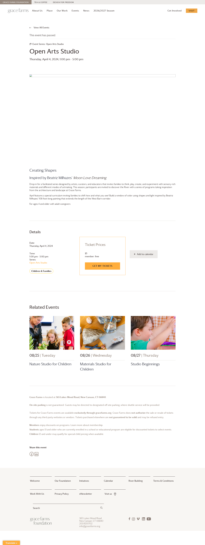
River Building (136, 480)
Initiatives (84, 480)
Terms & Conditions (163, 480)
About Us (37, 10)
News (86, 10)
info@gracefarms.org (89, 526)
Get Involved (174, 10)
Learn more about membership (87, 425)
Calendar (108, 480)
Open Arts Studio (38, 262)
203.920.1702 (85, 523)
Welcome (35, 480)
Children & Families (41, 271)
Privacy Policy (62, 493)
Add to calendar (145, 254)
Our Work (62, 10)
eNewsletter (85, 493)
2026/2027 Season (104, 10)
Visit (192, 10)
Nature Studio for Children (50, 364)
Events (75, 10)
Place (50, 10)
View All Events (41, 27)
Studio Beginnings (145, 364)
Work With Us (37, 493)
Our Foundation (63, 480)
